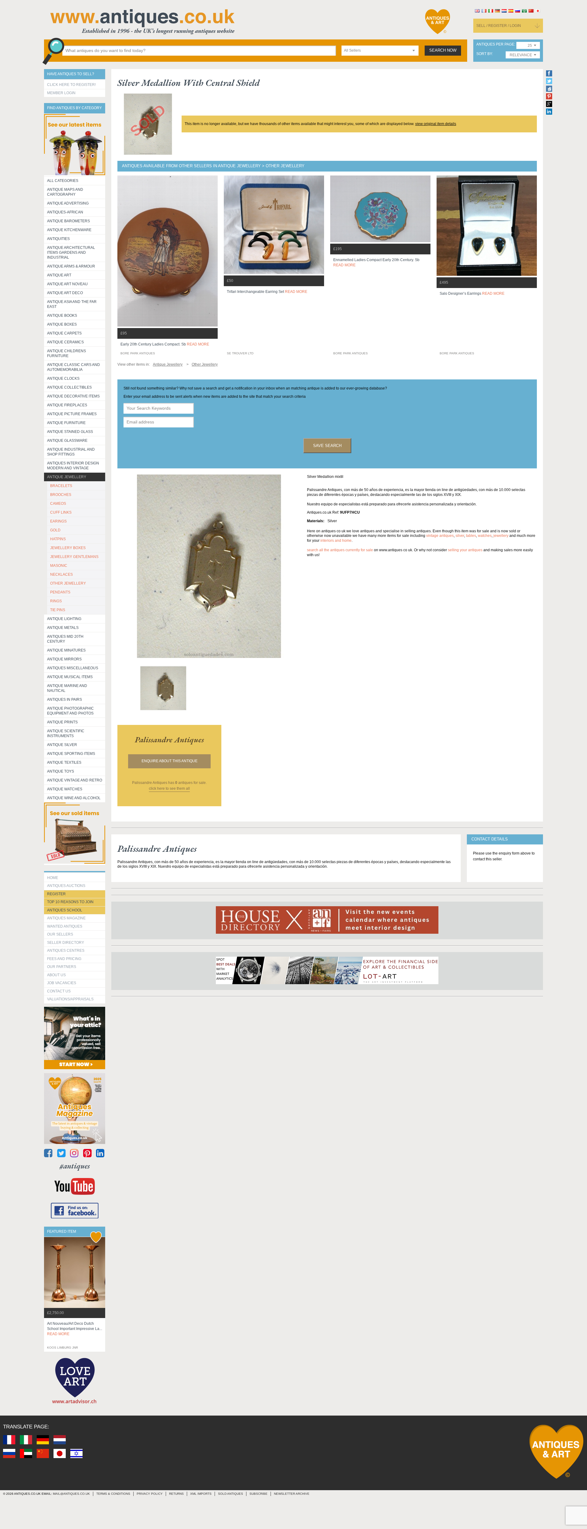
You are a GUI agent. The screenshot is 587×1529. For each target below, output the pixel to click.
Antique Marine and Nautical (67, 688)
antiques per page (495, 44)
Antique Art (59, 275)
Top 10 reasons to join (70, 902)
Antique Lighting (64, 619)
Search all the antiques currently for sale (340, 550)
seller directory (65, 942)
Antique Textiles (64, 762)
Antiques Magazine (66, 918)
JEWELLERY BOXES (68, 548)
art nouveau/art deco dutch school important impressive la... (74, 1328)
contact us (59, 991)
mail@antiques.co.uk (71, 1493)
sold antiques (230, 1493)
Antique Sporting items (71, 754)
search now (442, 50)
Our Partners (61, 967)
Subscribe (258, 1493)
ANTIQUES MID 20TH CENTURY (65, 639)
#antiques (75, 1166)
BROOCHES (60, 495)
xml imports (201, 1493)
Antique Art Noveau (67, 284)
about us (56, 975)
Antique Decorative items (73, 396)
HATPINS (58, 539)
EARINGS (58, 521)
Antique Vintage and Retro (74, 780)
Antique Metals (63, 628)
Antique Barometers (68, 221)
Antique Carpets (64, 333)
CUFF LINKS (61, 512)
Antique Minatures (66, 650)
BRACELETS (61, 486)
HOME (52, 878)
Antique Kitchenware (69, 230)
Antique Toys (60, 771)
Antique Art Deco (65, 293)
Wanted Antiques (64, 926)
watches (485, 536)
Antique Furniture (66, 423)
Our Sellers (60, 934)
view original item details (435, 124)
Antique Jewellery (66, 477)
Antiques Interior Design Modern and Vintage (73, 465)
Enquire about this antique (170, 761)
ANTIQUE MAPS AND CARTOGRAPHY (65, 192)
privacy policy (150, 1493)
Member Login (61, 93)
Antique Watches (64, 789)
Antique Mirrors (64, 659)
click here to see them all (169, 788)
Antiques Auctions (66, 886)
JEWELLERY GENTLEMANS (74, 557)
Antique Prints (62, 722)
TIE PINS (57, 610)
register (56, 894)
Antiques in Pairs (64, 699)
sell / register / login (498, 26)
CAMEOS (58, 503)
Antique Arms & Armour (71, 266)
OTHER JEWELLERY (68, 583)
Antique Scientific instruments (65, 733)
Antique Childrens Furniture (66, 353)
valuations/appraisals (70, 999)
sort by (484, 54)
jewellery (500, 536)
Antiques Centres (65, 950)
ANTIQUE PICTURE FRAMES (72, 414)
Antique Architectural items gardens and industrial (71, 253)
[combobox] (380, 51)
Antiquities (58, 239)
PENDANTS (60, 592)
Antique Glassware (67, 440)
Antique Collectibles (69, 387)
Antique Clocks (63, 378)
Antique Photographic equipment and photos (70, 710)
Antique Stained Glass (70, 432)
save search (327, 445)
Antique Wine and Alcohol (74, 798)
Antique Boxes (62, 324)
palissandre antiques (169, 739)
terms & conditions (113, 1493)
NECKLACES (61, 574)
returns (176, 1493)
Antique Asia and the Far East (72, 304)
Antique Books (62, 315)
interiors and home (336, 540)
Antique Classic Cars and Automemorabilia (73, 367)
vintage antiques (440, 536)
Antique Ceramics (65, 342)
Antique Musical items (70, 677)
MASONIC (58, 565)
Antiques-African (65, 212)
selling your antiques (465, 550)
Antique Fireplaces (67, 405)
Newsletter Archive (291, 1493)
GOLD (55, 530)
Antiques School (64, 910)
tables (471, 536)
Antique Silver (62, 745)
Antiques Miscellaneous (72, 668)
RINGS (56, 601)
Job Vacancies (61, 983)
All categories (62, 181)
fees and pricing (64, 959)
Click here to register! (71, 85)
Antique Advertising (68, 203)
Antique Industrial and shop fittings (71, 451)
